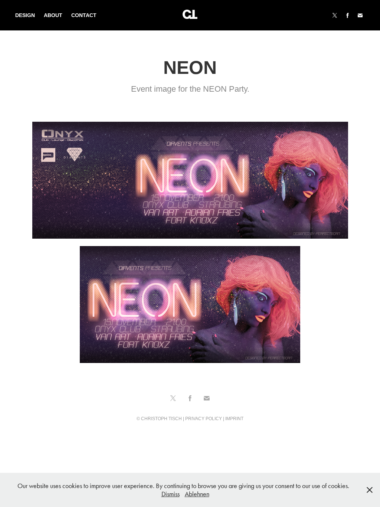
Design (25, 15)
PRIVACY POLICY (203, 418)
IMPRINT (234, 418)
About (53, 15)
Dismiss (170, 494)
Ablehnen (197, 494)
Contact (83, 15)
